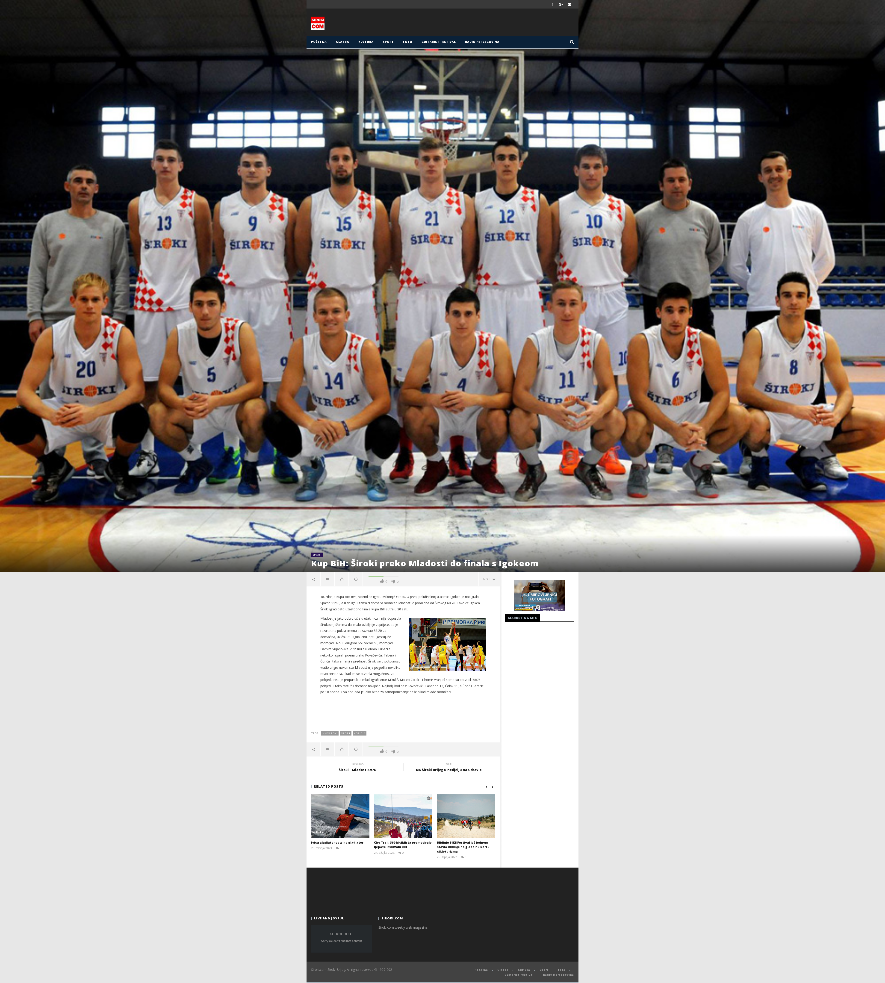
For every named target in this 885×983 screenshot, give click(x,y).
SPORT (346, 733)
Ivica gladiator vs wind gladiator (337, 842)
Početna (319, 42)
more (487, 579)
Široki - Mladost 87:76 (357, 767)
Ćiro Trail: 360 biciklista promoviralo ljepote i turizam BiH (403, 844)
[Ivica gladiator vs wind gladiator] (340, 816)
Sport (388, 42)
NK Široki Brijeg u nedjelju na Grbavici (449, 767)
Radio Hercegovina (482, 42)
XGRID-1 (360, 733)
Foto (407, 42)
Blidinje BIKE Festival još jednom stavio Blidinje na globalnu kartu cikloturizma (463, 847)
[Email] (569, 4)
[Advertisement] (488, 23)
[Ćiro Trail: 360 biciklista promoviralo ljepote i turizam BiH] (403, 816)
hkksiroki (330, 733)
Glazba (342, 42)
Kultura (366, 42)
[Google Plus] (561, 4)
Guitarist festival (439, 42)
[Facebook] (552, 4)
